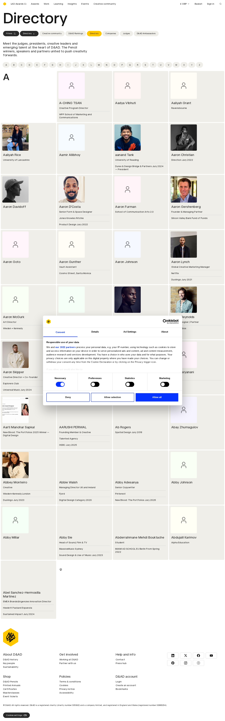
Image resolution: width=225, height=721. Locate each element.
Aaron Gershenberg (186, 207)
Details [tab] (95, 331)
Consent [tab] (60, 332)
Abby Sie (65, 537)
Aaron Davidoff (14, 207)
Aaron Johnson (126, 262)
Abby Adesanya (127, 482)
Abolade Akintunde (17, 706)
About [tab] (164, 331)
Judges (126, 33)
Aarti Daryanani (182, 372)
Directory (27, 33)
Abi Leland (123, 592)
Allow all (157, 397)
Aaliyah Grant (181, 103)
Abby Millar (11, 537)
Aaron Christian (182, 155)
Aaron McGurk (13, 317)
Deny (68, 397)
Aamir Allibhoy (69, 155)
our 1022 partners (65, 347)
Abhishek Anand (71, 592)
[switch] (95, 384)
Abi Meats (178, 592)
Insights (72, 4)
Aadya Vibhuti (125, 103)
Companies (110, 33)
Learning (58, 4)
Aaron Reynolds (183, 317)
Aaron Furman (125, 207)
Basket (198, 4)
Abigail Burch (181, 651)
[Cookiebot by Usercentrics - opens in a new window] (165, 321)
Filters (9, 33)
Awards (35, 4)
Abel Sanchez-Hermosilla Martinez (22, 594)
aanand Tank (124, 155)
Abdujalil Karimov (184, 537)
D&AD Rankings (76, 33)
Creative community (105, 4)
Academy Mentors (185, 706)
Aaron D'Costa (70, 207)
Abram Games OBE (73, 706)
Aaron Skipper (13, 372)
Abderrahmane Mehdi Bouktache (139, 537)
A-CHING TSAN (70, 103)
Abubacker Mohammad (132, 706)
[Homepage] (4, 3)
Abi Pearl (9, 651)
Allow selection (112, 397)
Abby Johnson (182, 482)
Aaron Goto (11, 262)
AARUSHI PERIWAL (73, 427)
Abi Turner (67, 651)
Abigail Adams (126, 651)
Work (46, 4)
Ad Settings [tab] (129, 331)
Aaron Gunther (70, 262)
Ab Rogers (123, 427)
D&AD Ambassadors (146, 33)
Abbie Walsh (68, 482)
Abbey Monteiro (15, 482)
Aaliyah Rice (12, 155)
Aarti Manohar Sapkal (19, 427)
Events (85, 4)
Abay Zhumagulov (184, 427)
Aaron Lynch (180, 262)
